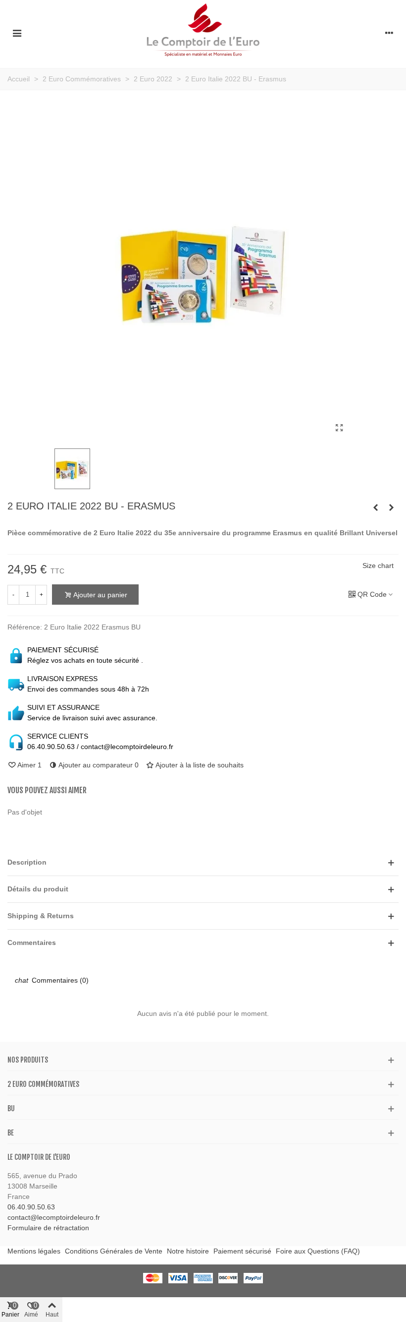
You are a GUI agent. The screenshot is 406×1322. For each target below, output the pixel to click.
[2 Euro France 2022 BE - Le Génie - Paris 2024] (391, 507)
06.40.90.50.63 (31, 1207)
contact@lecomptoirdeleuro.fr (53, 1217)
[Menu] (16, 32)
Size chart (378, 565)
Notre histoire (188, 1251)
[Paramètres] (389, 32)
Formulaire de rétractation (48, 1228)
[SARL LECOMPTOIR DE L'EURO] (203, 32)
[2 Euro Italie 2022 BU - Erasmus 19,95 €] (339, 428)
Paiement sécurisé (242, 1251)
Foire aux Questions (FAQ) (318, 1251)
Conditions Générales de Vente (113, 1251)
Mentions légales (33, 1251)
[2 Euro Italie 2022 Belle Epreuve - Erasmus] (375, 507)
